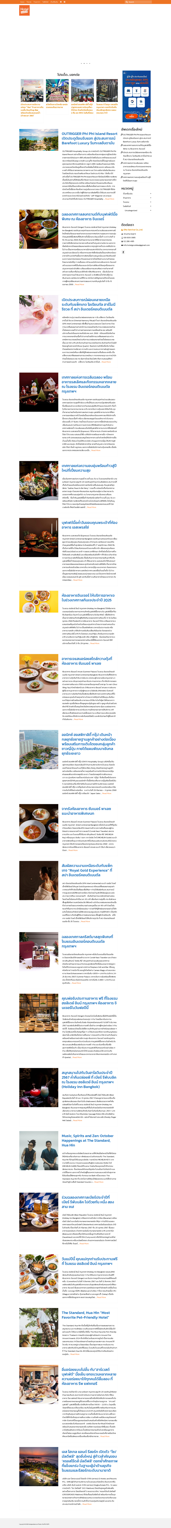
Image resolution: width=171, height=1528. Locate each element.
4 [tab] (90, 63)
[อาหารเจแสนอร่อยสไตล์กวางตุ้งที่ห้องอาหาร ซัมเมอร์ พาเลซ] (38, 673)
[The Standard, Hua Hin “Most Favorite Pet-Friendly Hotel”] (38, 1327)
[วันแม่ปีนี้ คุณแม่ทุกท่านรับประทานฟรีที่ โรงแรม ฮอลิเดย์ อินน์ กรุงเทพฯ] (38, 1273)
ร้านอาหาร (86, 223)
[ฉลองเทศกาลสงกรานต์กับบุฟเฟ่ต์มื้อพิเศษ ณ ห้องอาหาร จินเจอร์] (38, 229)
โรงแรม (85, 147)
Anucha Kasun (69, 147)
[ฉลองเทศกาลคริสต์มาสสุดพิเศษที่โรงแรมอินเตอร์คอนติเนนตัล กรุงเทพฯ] (38, 951)
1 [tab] (81, 63)
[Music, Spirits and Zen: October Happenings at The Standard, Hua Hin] (38, 1150)
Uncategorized (131, 210)
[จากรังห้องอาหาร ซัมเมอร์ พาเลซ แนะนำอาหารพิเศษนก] (38, 823)
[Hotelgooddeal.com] (24, 10)
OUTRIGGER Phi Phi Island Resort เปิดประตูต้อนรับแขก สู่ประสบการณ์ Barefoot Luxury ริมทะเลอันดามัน (137, 138)
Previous (3, 40)
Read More (109, 198)
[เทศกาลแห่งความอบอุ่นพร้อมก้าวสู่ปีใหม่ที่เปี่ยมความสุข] (38, 480)
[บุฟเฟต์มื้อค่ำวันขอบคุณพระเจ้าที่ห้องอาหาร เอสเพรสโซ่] (38, 537)
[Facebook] (123, 252)
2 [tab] (84, 63)
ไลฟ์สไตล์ (85, 314)
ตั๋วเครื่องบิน (127, 193)
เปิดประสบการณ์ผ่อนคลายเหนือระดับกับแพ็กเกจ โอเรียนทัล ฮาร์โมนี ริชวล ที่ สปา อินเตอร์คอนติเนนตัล (137, 156)
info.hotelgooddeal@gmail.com (137, 245)
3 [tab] (87, 63)
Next (168, 40)
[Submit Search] (126, 1)
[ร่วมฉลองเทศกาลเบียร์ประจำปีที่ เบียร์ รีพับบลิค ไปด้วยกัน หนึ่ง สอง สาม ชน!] (38, 1212)
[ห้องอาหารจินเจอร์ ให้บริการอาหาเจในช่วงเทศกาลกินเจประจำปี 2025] (38, 602)
